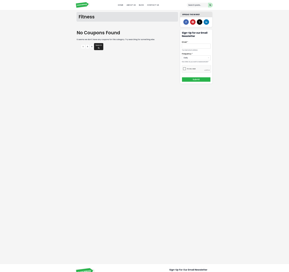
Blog (141, 5)
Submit (196, 79)
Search (99, 45)
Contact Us (153, 5)
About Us (131, 5)
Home (120, 5)
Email (185, 42)
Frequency (187, 54)
